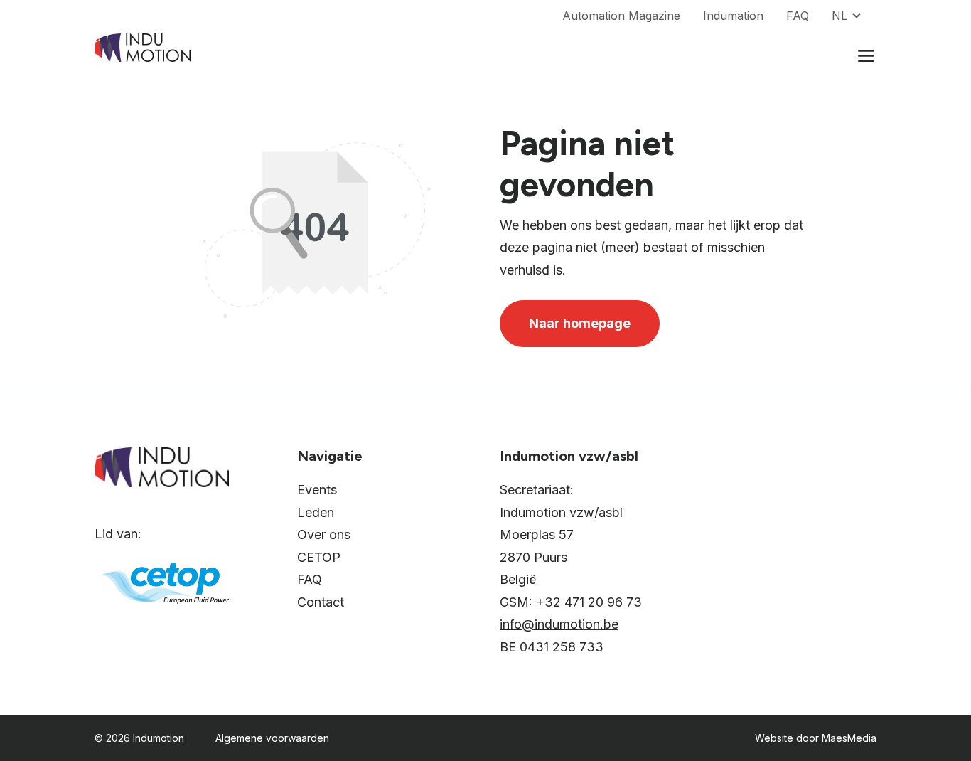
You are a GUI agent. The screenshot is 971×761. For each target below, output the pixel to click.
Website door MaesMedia (815, 738)
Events (317, 489)
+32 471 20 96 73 (589, 602)
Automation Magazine (621, 16)
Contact (320, 602)
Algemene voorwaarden (272, 738)
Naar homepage (580, 323)
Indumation (733, 16)
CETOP (318, 557)
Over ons (323, 534)
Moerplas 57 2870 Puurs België (537, 557)
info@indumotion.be (559, 624)
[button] (854, 15)
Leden (315, 512)
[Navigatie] (866, 56)
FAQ (797, 16)
